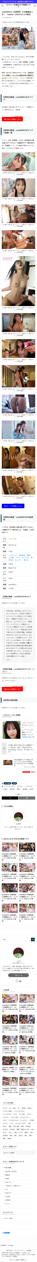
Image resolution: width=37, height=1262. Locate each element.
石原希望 (7, 1200)
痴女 (11, 1135)
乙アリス (7, 1203)
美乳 (15, 1135)
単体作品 (12, 789)
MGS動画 (28, 1250)
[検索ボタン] (2, 5)
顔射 (4, 1138)
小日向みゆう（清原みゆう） (13, 1186)
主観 (10, 1126)
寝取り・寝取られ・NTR (23, 1129)
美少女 (26, 560)
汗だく (10, 1132)
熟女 (31, 1132)
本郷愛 (7, 1178)
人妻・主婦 (16, 1126)
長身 (30, 1135)
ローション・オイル (21, 1123)
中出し (4, 1126)
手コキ (4, 1132)
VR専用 (23, 1108)
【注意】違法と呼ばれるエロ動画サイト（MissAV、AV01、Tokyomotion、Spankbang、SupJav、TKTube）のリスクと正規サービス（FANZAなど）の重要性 (18, 1254)
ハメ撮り (11, 557)
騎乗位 (9, 1138)
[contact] (20, 981)
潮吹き (29, 555)
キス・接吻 (22, 1114)
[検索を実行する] (33, 939)
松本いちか (8, 1182)
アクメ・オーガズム (23, 557)
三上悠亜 (7, 1196)
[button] (10, 798)
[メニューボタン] (34, 5)
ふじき (18, 824)
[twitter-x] (17, 981)
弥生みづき (8, 1193)
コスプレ (29, 1114)
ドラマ (4, 1120)
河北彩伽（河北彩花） (11, 1171)
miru (6, 1189)
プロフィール (18, 975)
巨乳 (32, 1129)
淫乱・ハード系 (18, 1132)
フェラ (11, 1123)
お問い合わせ (9, 1250)
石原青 (10, 564)
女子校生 (12, 1129)
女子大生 (5, 1129)
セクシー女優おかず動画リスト (18, 5)
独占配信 (22, 555)
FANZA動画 (7, 783)
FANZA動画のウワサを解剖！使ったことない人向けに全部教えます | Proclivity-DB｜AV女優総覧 (23, 762)
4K (10, 1108)
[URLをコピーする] (27, 798)
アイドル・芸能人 (7, 1111)
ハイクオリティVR (13, 1120)
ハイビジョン (13, 555)
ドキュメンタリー (24, 1117)
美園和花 (7, 1175)
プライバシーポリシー (19, 1250)
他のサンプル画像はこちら (13, 506)
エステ (15, 1114)
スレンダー (18, 560)
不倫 (29, 1123)
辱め (26, 1135)
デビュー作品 (14, 1117)
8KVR (14, 1108)
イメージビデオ (7, 1114)
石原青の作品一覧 (28, 737)
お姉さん (30, 1108)
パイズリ (5, 1123)
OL (18, 1108)
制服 (22, 1126)
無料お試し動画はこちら (12, 119)
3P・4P (5, 1108)
